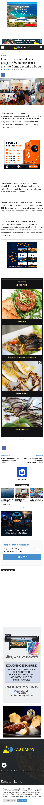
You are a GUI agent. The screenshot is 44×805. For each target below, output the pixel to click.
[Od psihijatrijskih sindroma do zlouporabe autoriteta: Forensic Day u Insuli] (22, 493)
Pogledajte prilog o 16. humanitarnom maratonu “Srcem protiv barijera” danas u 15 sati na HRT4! (7, 501)
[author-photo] (22, 472)
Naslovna (3, 51)
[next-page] (23, 508)
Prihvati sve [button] (22, 800)
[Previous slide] (4, 362)
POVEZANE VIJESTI (22, 485)
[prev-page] (21, 508)
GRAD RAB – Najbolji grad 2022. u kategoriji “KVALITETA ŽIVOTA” (33, 460)
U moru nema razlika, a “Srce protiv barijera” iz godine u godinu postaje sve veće (36, 501)
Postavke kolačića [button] (9, 800)
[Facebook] (3, 75)
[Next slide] (40, 362)
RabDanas (6, 69)
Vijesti (8, 51)
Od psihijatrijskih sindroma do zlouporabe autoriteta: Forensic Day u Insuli (21, 501)
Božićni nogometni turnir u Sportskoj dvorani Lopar (10, 460)
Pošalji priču (22, 557)
